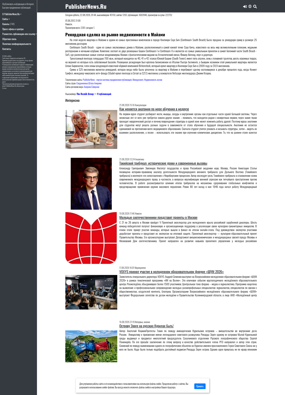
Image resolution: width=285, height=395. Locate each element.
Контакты (6, 49)
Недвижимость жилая (153, 79)
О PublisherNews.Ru (11, 14)
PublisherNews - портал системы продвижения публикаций (107, 79)
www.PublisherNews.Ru (9, 86)
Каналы (8, 24)
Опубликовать (8, 4)
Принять (200, 386)
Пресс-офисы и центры (13, 29)
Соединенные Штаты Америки (89, 83)
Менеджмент (138, 79)
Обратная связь (9, 39)
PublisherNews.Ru (85, 6)
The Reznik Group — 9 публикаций (94, 94)
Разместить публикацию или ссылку (18, 34)
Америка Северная (91, 87)
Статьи (4, 88)
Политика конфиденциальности (16, 44)
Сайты (5, 19)
